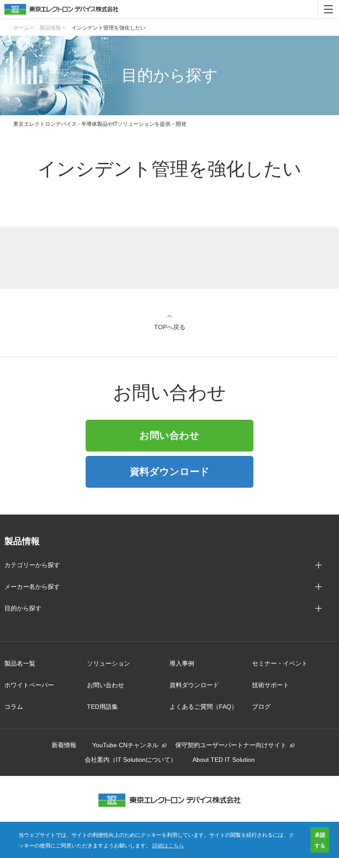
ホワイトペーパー (29, 685)
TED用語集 (102, 706)
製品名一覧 (19, 663)
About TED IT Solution (223, 759)
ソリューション (108, 663)
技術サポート (270, 685)
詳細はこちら (168, 845)
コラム (13, 706)
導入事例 (182, 663)
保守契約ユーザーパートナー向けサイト (230, 745)
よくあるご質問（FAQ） (203, 706)
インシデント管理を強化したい (109, 28)
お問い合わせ (169, 435)
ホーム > (23, 28)
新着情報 (64, 745)
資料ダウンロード (170, 471)
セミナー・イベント (280, 663)
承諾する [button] (320, 840)
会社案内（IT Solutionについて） (131, 759)
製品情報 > (52, 28)
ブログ (261, 706)
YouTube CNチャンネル (125, 745)
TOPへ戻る (169, 327)
